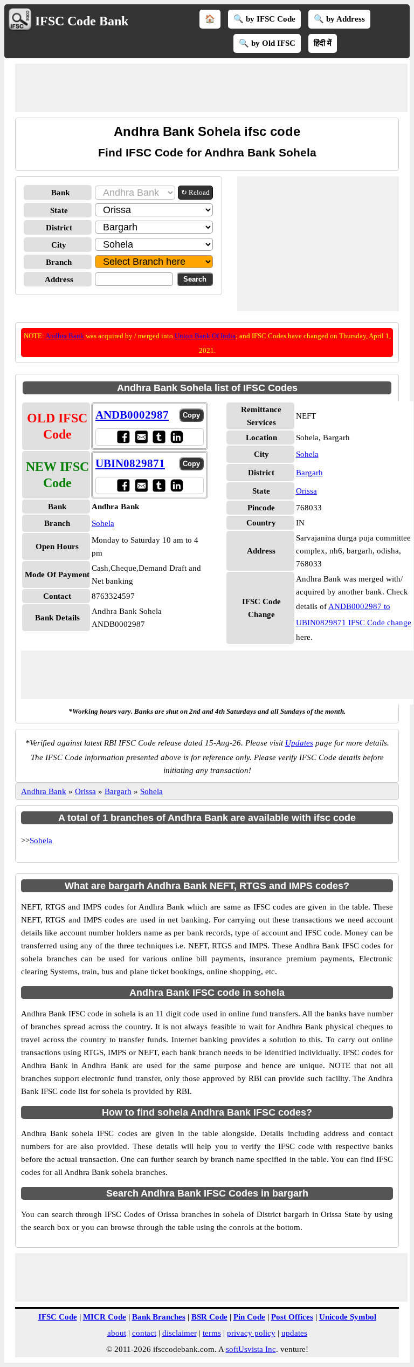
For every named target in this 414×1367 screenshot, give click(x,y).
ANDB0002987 (132, 414)
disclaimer (179, 1333)
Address (59, 279)
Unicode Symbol (347, 1317)
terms (212, 1333)
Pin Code (249, 1317)
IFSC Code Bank (81, 21)
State (59, 210)
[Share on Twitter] (158, 436)
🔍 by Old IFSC (267, 43)
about (116, 1333)
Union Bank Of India (205, 336)
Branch (59, 262)
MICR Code (104, 1317)
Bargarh (309, 472)
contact (144, 1333)
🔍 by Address (339, 19)
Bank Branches (158, 1317)
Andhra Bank (64, 336)
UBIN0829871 (130, 463)
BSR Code (209, 1317)
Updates (299, 743)
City (58, 245)
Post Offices (292, 1317)
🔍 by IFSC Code (264, 19)
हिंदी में (323, 43)
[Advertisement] (211, 88)
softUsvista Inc (251, 1349)
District (59, 227)
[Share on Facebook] (123, 436)
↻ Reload (195, 192)
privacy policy (251, 1333)
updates (294, 1333)
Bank (60, 192)
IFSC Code (57, 1317)
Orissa (306, 491)
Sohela (103, 523)
